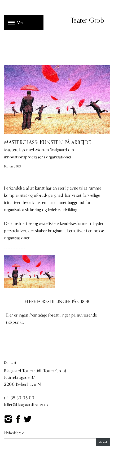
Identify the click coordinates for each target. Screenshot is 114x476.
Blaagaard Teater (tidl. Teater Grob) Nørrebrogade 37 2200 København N (35, 377)
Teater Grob (87, 20)
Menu (22, 22)
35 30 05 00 (22, 398)
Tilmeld (103, 442)
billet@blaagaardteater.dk (26, 404)
